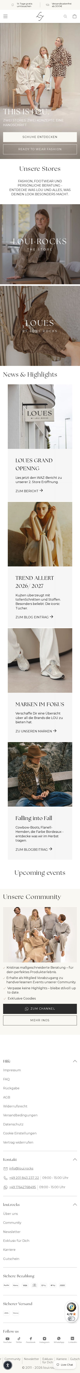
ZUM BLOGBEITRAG (32, 849)
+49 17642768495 (22, 1187)
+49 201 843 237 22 (24, 1178)
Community (12, 1223)
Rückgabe (11, 1088)
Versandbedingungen (20, 1115)
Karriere (9, 1250)
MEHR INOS (40, 1020)
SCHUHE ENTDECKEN (40, 137)
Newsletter (12, 1232)
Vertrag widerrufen (18, 1142)
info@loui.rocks (21, 1168)
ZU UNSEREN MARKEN (34, 731)
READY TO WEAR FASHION (40, 149)
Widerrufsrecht (15, 1106)
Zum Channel (42, 1008)
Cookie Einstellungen (20, 1133)
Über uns (10, 1214)
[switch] (71, 1319)
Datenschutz (13, 1124)
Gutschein (11, 1259)
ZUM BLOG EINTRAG (32, 617)
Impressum (12, 1070)
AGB (6, 1097)
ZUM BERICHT (27, 491)
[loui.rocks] (40, 16)
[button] (5, 16)
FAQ (6, 1079)
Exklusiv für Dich (16, 1241)
